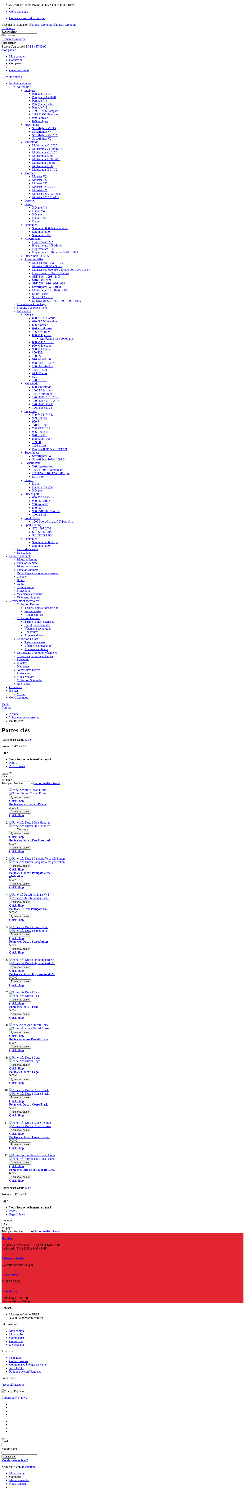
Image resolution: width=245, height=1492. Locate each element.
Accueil (14, 714)
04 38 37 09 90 (37, 46)
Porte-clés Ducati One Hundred (29, 840)
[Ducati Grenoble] (52, 24)
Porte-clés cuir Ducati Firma (27, 804)
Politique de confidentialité (25, 1371)
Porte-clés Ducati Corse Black (28, 1104)
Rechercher (8, 28)
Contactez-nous (18, 1361)
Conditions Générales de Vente (28, 1364)
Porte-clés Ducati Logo (24, 1072)
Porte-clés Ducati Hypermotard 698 (32, 974)
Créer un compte (19, 70)
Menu (5, 704)
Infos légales (16, 1368)
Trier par (7, 783)
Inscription (28, 1466)
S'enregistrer (16, 1344)
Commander (16, 1337)
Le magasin (16, 1357)
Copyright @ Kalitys (14, 1397)
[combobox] (19, 35)
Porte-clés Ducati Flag (23, 1006)
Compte (6, 707)
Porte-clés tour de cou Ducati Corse (32, 1169)
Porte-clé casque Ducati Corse (28, 1039)
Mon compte (16, 56)
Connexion (16, 60)
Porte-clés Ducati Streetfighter (28, 941)
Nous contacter (18, 1483)
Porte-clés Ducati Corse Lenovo (29, 1137)
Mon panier (16, 1334)
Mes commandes (19, 1480)
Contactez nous (18, 11)
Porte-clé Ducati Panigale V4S (28, 909)
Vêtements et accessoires (24, 717)
